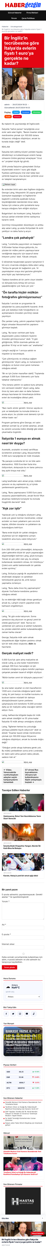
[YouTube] (27, 1014)
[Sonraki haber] (38, 1031)
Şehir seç (10, 992)
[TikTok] (34, 1014)
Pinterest (17, 117)
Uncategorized (16, 27)
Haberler (5, 27)
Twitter (16, 112)
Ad (4, 924)
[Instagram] (20, 1014)
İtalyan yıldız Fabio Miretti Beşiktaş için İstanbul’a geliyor (23, 1124)
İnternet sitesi (8, 944)
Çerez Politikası (28, 18)
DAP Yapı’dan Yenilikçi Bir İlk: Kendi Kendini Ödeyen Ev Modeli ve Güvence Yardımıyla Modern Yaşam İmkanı (21, 1114)
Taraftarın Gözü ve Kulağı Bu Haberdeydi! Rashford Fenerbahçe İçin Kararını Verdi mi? (21, 1108)
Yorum (5, 901)
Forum (14, 18)
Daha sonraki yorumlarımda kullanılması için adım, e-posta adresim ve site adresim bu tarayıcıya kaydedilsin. (22, 959)
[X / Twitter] (13, 1014)
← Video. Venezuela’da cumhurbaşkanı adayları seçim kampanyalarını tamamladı (11, 776)
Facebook (25, 112)
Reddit (8, 117)
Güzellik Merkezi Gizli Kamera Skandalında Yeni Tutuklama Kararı (23, 1103)
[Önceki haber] (33, 1031)
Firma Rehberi (32, 13)
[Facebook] (6, 1014)
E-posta (6, 934)
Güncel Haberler (15, 13)
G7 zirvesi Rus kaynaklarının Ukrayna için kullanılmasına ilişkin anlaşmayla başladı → (33, 776)
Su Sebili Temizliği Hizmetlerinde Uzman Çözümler (20, 1119)
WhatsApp (36, 112)
